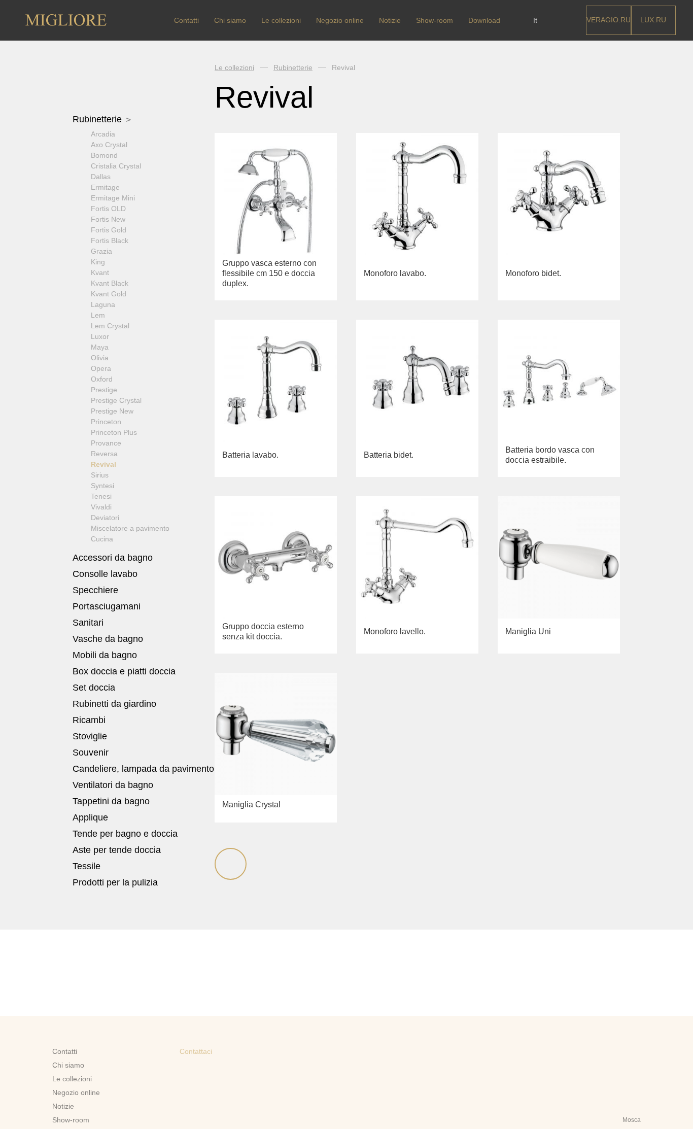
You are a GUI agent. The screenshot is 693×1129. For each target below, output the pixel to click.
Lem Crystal (110, 325)
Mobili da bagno (106, 655)
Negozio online (340, 20)
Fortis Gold (108, 229)
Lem (98, 315)
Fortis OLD (108, 208)
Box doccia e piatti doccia (125, 671)
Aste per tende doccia (117, 849)
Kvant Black (109, 283)
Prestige (104, 389)
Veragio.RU (608, 20)
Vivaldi (101, 506)
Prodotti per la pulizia (115, 882)
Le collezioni (281, 20)
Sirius (100, 474)
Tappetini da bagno (112, 801)
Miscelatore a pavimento (130, 528)
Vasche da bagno (109, 638)
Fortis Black (109, 240)
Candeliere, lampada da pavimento (143, 768)
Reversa (104, 453)
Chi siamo (230, 20)
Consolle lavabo (105, 573)
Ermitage (105, 187)
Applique (90, 817)
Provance (106, 443)
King (98, 261)
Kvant (100, 272)
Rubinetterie (98, 119)
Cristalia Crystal (116, 165)
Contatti (186, 20)
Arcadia (103, 134)
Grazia (101, 251)
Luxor (100, 336)
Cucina (102, 538)
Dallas (101, 176)
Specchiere (95, 590)
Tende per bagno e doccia (125, 833)
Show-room (434, 20)
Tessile (88, 866)
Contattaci (196, 1051)
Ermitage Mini (113, 197)
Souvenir (92, 752)
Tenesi (101, 496)
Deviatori (105, 517)
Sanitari (89, 622)
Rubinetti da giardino (114, 703)
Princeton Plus (114, 432)
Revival (103, 464)
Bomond (104, 155)
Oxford (102, 379)
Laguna (103, 304)
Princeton (106, 421)
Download (484, 20)
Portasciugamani (108, 606)
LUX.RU (653, 20)
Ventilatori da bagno (113, 785)
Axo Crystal (109, 144)
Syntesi (102, 485)
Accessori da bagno (114, 557)
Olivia (100, 357)
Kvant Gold (108, 293)
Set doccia (95, 687)
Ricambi (90, 720)
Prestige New (112, 411)
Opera (101, 368)
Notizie (390, 20)
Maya (100, 347)
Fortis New (108, 219)
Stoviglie (91, 736)
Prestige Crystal (116, 400)
